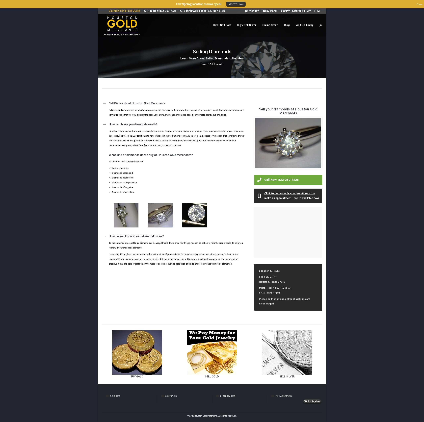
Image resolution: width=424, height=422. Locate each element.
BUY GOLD (137, 376)
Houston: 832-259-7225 (162, 10)
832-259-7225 (288, 180)
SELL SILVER (287, 376)
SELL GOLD (212, 376)
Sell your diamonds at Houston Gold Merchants (288, 111)
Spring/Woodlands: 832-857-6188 (204, 10)
